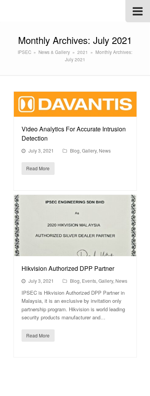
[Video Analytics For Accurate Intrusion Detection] (75, 104)
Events (89, 280)
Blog (75, 150)
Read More (38, 168)
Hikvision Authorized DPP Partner (68, 268)
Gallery (89, 150)
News (105, 150)
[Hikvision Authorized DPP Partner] (75, 226)
